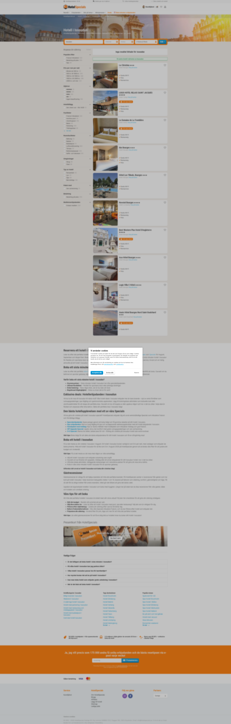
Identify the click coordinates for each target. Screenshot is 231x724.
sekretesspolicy (108, 364)
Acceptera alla (97, 373)
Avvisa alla (109, 373)
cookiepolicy (120, 364)
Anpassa (136, 372)
